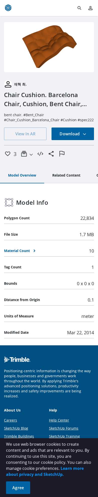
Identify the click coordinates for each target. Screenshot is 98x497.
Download (70, 134)
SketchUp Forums (63, 428)
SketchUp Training (64, 436)
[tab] (22, 175)
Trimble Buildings (19, 436)
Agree (18, 487)
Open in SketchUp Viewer (49, 47)
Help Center (59, 420)
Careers (10, 420)
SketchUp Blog (16, 428)
